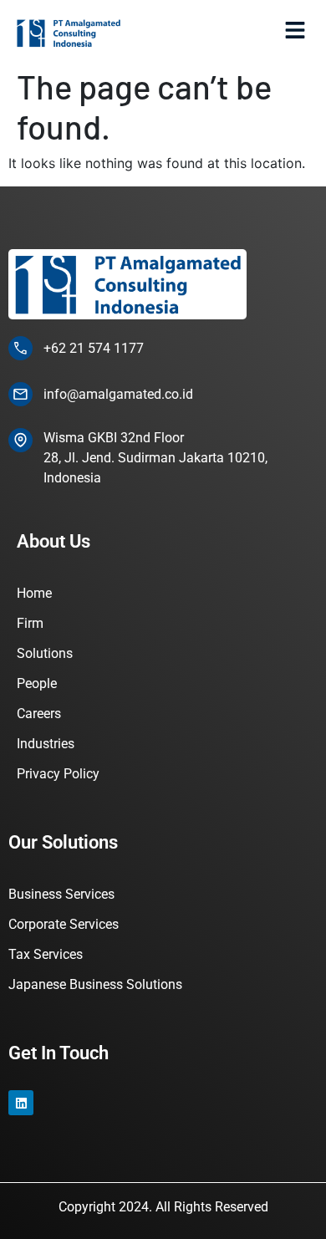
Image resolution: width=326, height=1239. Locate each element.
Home (34, 593)
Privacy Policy (58, 774)
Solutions (45, 653)
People (37, 683)
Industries (45, 744)
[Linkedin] (20, 1102)
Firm (30, 623)
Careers (39, 713)
